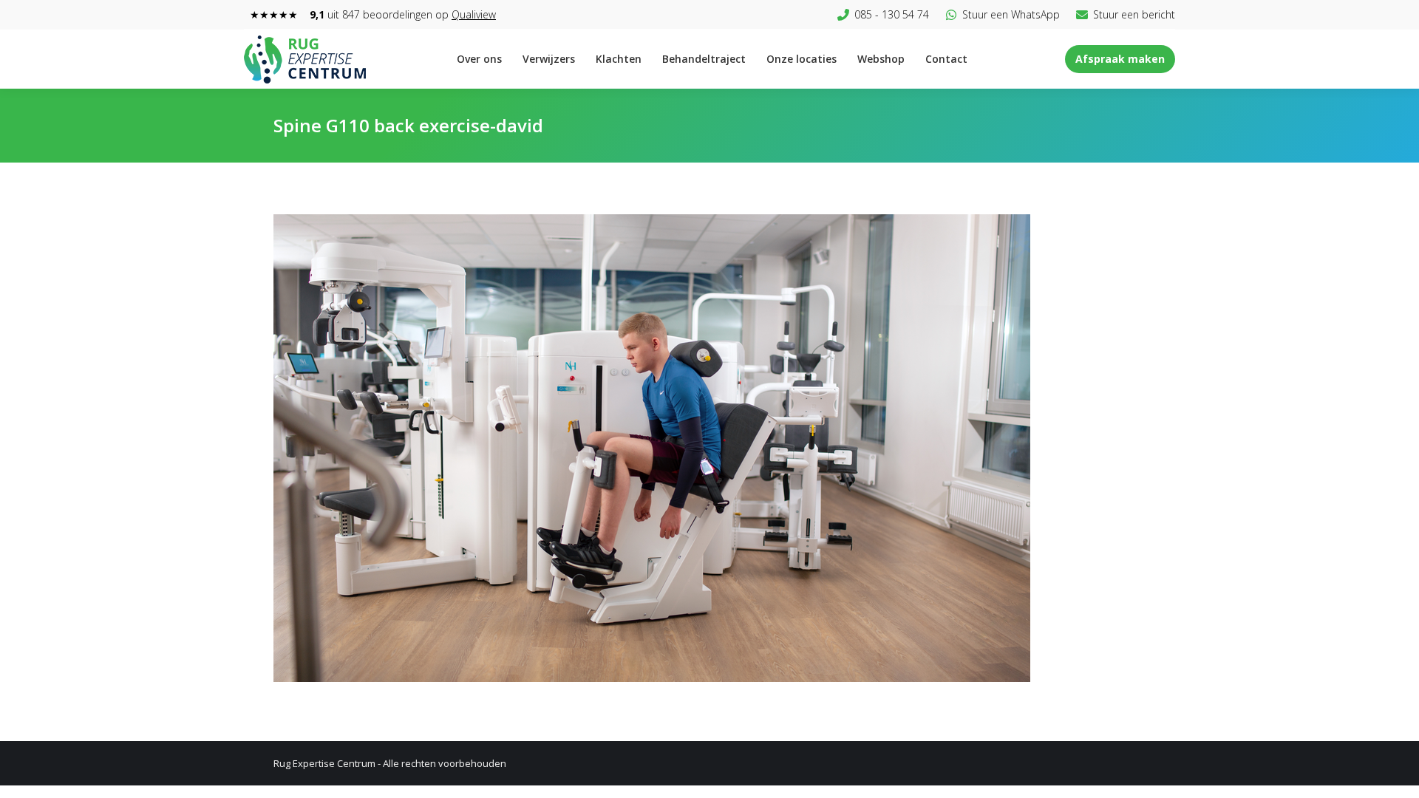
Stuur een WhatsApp (1011, 14)
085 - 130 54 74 (891, 14)
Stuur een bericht (1134, 14)
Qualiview (474, 14)
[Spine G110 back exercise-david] (709, 448)
